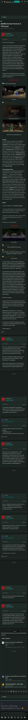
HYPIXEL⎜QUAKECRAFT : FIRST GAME (14, 684)
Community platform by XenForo (12, 712)
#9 (25, 593)
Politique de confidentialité (7, 708)
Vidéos (12, 643)
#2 (25, 344)
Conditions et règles (13, 706)
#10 (25, 611)
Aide (15, 708)
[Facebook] (2, 717)
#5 (25, 449)
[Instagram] (8, 717)
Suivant (15, 631)
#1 (25, 39)
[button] (2, 1)
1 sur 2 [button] (10, 631)
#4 (25, 425)
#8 (25, 542)
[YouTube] (25, 717)
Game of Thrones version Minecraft (14, 642)
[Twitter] (21, 717)
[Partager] (23, 39)
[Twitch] (18, 717)
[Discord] (5, 717)
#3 (25, 404)
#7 (25, 522)
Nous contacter (4, 706)
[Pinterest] (15, 717)
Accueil (18, 708)
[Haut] (21, 708)
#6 (25, 501)
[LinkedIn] (11, 717)
